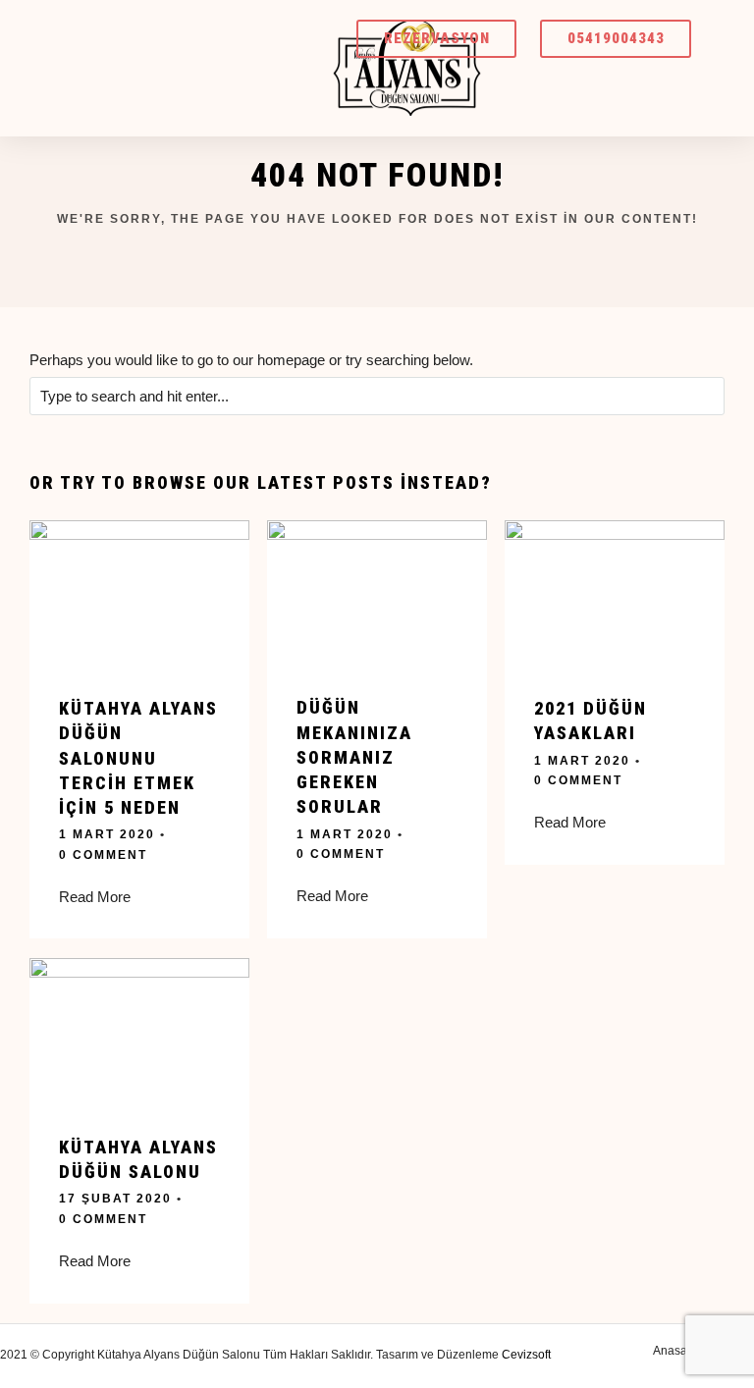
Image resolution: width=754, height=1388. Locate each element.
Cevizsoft (526, 1354)
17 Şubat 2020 (115, 1198)
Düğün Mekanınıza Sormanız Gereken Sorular (354, 757)
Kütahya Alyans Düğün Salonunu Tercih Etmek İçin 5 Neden (138, 758)
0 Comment (103, 855)
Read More (95, 896)
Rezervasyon (437, 38)
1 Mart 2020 (107, 834)
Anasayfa (678, 1351)
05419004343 (616, 38)
